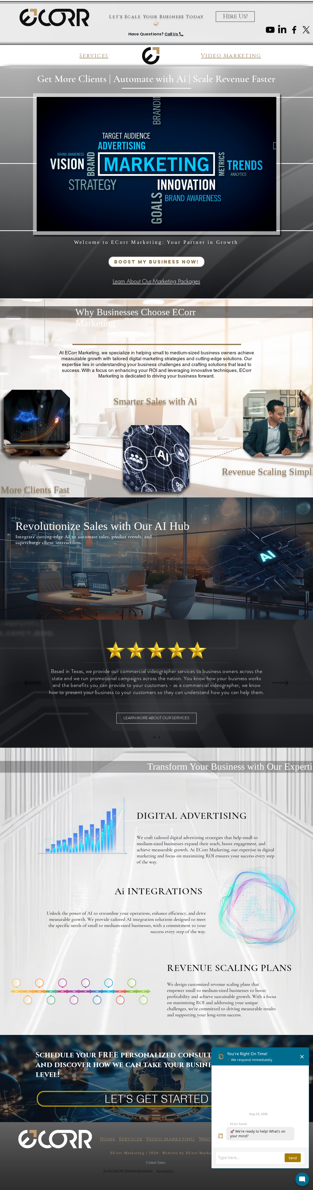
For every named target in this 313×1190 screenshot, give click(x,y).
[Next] (280, 683)
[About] (159, 737)
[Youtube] (270, 30)
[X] (306, 30)
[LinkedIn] (282, 30)
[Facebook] (294, 30)
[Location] (154, 737)
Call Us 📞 (174, 34)
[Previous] (32, 683)
